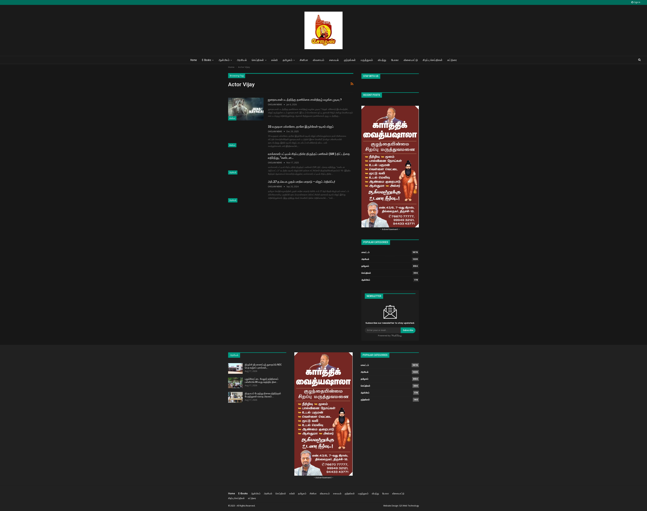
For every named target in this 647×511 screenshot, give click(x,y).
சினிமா (304, 60)
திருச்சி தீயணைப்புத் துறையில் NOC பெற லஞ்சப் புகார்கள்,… (263, 366)
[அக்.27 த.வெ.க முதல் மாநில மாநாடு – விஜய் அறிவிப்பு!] (246, 191)
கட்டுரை (452, 60)
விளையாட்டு (411, 60)
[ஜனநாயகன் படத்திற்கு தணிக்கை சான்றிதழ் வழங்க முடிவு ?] (246, 109)
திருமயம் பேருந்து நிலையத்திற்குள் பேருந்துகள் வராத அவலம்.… (263, 395)
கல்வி (274, 60)
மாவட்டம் (365, 252)
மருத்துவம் (367, 60)
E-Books (206, 60)
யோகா (395, 60)
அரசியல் (242, 60)
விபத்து (382, 60)
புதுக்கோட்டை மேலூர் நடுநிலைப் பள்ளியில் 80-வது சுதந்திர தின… (262, 380)
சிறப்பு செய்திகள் (432, 60)
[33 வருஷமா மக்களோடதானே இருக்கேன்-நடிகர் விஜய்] (246, 136)
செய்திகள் (258, 60)
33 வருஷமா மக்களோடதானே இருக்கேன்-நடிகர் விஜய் (301, 126)
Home (193, 60)
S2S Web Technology (409, 505)
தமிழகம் (287, 60)
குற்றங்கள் (350, 60)
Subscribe (408, 330)
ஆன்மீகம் (224, 60)
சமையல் (334, 60)
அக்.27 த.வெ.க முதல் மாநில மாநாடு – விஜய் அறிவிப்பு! (301, 181)
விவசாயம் (318, 60)
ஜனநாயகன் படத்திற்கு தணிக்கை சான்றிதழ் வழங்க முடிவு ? (305, 99)
